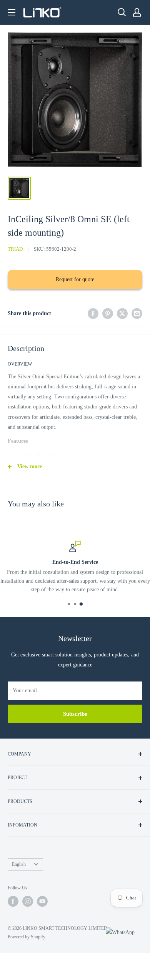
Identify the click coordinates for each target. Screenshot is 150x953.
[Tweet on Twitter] (122, 313)
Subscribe (75, 714)
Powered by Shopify (26, 937)
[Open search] (122, 12)
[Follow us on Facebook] (13, 901)
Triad (15, 249)
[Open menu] (11, 12)
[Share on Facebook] (93, 313)
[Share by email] (137, 313)
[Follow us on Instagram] (27, 901)
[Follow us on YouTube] (42, 901)
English (19, 864)
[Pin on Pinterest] (107, 313)
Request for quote (75, 279)
